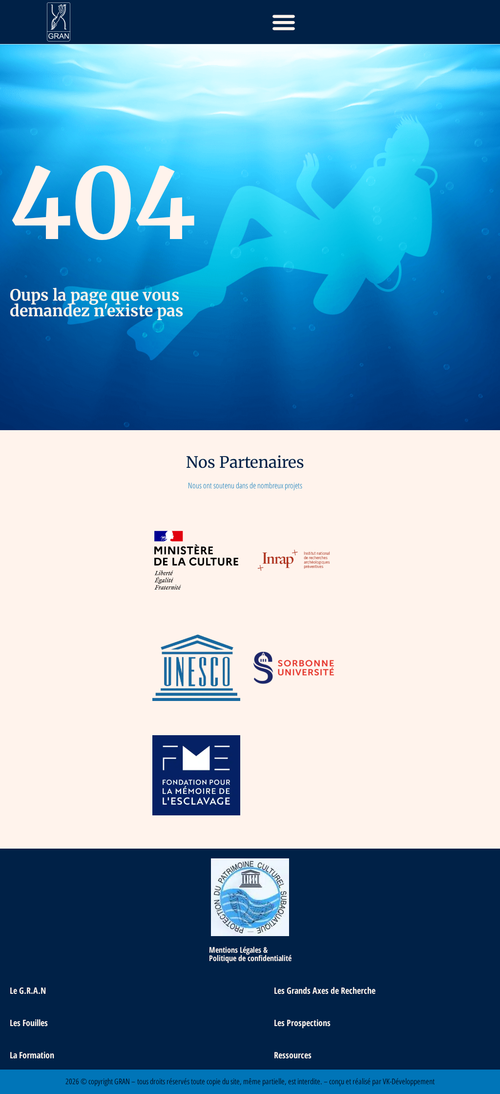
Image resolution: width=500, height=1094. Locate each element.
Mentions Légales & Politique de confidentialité (250, 953)
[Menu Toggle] (283, 22)
